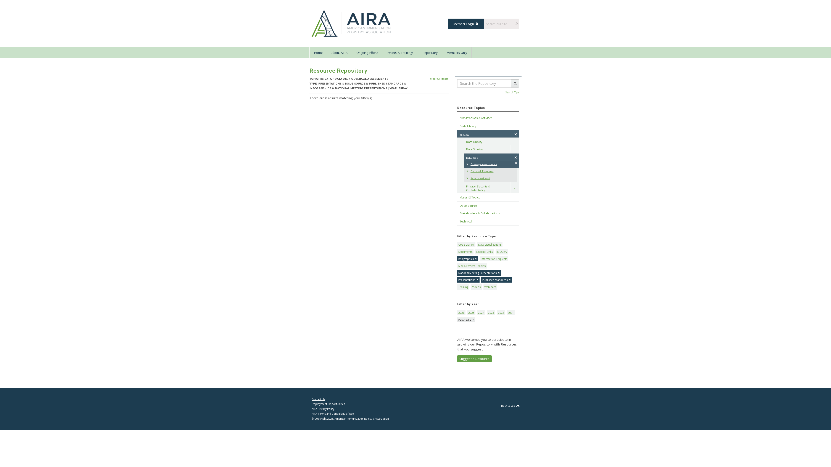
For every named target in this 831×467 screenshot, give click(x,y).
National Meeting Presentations (477, 273)
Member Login (463, 24)
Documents (465, 252)
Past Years (465, 319)
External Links (484, 252)
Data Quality (474, 142)
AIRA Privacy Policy (323, 409)
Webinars (490, 287)
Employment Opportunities (328, 404)
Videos (476, 287)
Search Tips (512, 92)
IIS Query (501, 252)
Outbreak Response (481, 171)
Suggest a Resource (474, 359)
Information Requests (494, 259)
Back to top (508, 406)
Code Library (466, 244)
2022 (501, 313)
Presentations (466, 280)
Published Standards (495, 280)
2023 (491, 313)
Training (463, 287)
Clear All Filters (439, 78)
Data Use (472, 158)
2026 (461, 313)
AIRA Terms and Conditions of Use (333, 414)
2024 (481, 313)
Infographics (466, 259)
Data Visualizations (489, 244)
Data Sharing (474, 149)
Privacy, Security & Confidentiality (478, 188)
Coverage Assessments (483, 164)
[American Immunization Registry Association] (351, 23)
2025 (471, 313)
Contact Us (318, 399)
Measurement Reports (472, 266)
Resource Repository (338, 70)
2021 (511, 313)
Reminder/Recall (480, 178)
